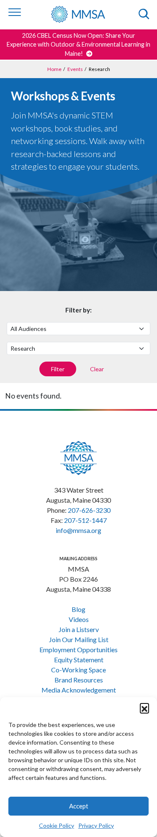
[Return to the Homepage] (84, 14)
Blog (78, 609)
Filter (57, 369)
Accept (78, 806)
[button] (144, 707)
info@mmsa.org (78, 530)
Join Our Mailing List (78, 639)
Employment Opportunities (78, 649)
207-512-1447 (85, 520)
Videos (79, 619)
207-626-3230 (89, 510)
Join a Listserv (79, 629)
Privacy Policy (96, 825)
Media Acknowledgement (78, 690)
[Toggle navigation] (14, 12)
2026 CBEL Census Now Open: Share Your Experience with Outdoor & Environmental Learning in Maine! (78, 44)
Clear (97, 369)
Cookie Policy (56, 825)
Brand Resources (78, 680)
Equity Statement (78, 660)
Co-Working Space (78, 670)
